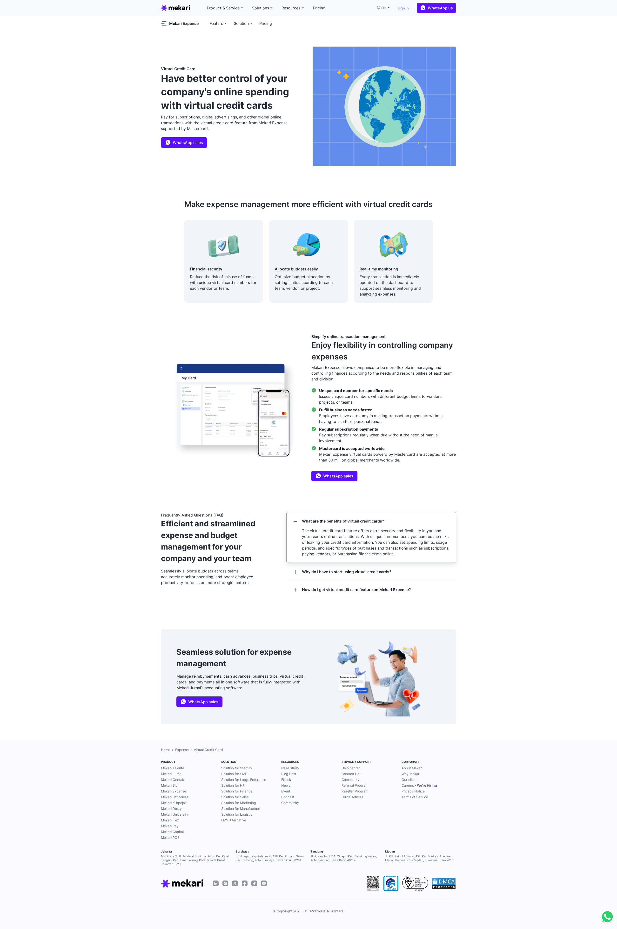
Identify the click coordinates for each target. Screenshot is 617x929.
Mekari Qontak (172, 780)
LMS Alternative (233, 820)
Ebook (286, 780)
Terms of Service (415, 797)
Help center (351, 768)
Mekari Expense (173, 791)
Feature (216, 23)
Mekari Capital (172, 832)
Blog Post (288, 774)
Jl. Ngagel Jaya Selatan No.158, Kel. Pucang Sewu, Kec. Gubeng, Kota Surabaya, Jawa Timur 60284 (270, 858)
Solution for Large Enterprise (243, 780)
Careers (419, 785)
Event (285, 791)
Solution (241, 23)
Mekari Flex (170, 820)
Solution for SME (234, 774)
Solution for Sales (234, 797)
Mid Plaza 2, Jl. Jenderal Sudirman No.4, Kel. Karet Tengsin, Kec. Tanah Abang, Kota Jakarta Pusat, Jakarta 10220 (195, 860)
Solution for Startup (236, 768)
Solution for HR (233, 785)
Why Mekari (411, 774)
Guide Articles (352, 797)
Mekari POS (170, 837)
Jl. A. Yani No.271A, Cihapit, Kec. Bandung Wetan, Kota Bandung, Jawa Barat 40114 (343, 858)
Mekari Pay (170, 826)
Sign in (403, 8)
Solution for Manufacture (240, 808)
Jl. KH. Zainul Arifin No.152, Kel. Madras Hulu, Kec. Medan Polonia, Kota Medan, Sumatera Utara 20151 (420, 858)
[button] (384, 8)
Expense (182, 750)
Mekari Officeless (174, 797)
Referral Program (355, 785)
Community (290, 803)
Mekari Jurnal (171, 774)
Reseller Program (355, 791)
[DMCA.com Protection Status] (444, 883)
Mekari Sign (170, 785)
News (285, 785)
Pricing (265, 23)
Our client (409, 780)
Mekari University (174, 814)
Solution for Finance (236, 791)
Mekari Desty (171, 808)
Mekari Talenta (172, 768)
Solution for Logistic (236, 814)
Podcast (287, 797)
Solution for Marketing (238, 803)
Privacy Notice (413, 791)
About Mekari (412, 768)
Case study (290, 768)
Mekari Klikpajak (174, 803)
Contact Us (350, 774)
